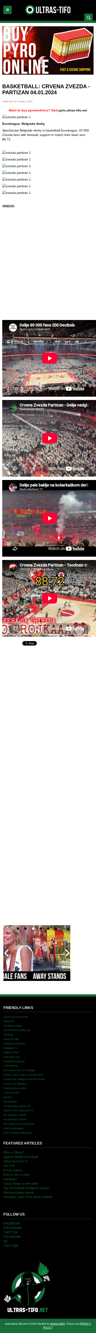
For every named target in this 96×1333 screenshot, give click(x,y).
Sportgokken (10, 1101)
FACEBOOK (11, 1223)
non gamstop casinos (15, 1115)
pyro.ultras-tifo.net (72, 110)
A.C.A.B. (9, 1165)
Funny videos (12, 1170)
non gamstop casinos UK (17, 1106)
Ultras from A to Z (15, 1161)
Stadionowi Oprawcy (14, 1043)
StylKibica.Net (10, 1052)
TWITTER (10, 1232)
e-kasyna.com (11, 1092)
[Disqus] (48, 702)
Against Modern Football (20, 1157)
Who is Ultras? (13, 1152)
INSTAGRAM (12, 1228)
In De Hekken (10, 1065)
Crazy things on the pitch (20, 1183)
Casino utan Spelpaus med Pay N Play (24, 1079)
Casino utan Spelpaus (15, 1083)
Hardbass (10, 1179)
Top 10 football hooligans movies (26, 1188)
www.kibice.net (11, 1057)
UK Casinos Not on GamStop (19, 1070)
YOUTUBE (10, 1245)
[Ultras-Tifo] (48, 8)
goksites (8, 1097)
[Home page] (26, 1286)
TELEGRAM (12, 1237)
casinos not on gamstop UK (18, 1110)
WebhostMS (57, 1323)
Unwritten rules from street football (27, 1197)
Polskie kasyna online (15, 1088)
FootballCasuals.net (14, 1061)
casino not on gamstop (15, 1016)
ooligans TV (10, 1048)
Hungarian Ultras (12, 1025)
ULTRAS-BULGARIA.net (16, 1030)
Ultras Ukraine (11, 1039)
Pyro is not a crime (16, 1174)
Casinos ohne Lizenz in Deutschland (23, 1074)
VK (5, 1241)
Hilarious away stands (18, 1192)
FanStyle (8, 1034)
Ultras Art (8, 1021)
